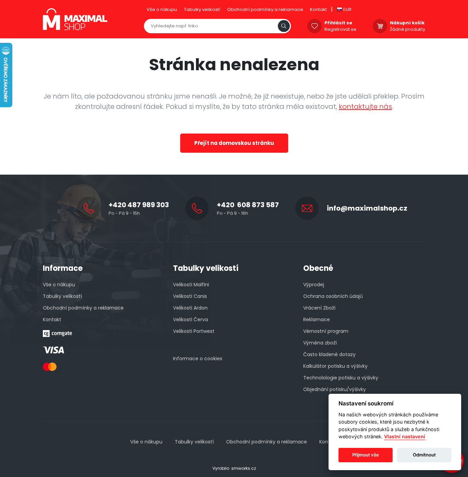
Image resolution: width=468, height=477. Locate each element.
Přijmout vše (365, 455)
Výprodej (313, 284)
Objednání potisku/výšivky (334, 389)
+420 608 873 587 (248, 205)
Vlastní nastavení (404, 437)
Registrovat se (340, 29)
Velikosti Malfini (191, 284)
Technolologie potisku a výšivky (340, 377)
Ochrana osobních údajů (333, 296)
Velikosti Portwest (193, 331)
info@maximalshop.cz (367, 208)
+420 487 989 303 (139, 205)
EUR (347, 9)
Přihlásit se (338, 23)
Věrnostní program (325, 331)
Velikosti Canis (190, 296)
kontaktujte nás (365, 106)
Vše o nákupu (162, 9)
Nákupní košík (407, 23)
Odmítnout (424, 455)
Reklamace (316, 319)
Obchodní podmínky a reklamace (265, 9)
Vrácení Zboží (319, 307)
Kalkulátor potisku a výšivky (335, 366)
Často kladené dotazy (329, 354)
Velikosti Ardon (190, 307)
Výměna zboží (320, 342)
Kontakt (318, 9)
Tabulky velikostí (202, 9)
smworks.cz (243, 468)
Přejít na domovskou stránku (234, 143)
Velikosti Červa (190, 319)
